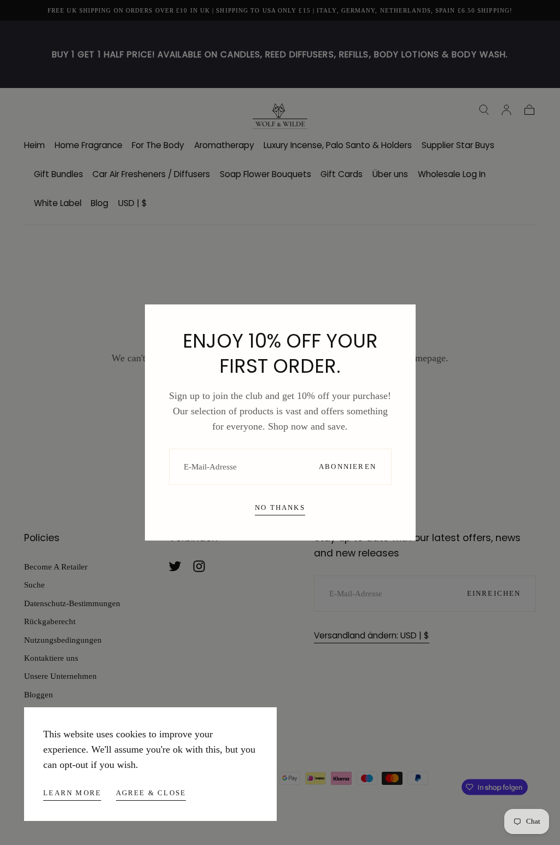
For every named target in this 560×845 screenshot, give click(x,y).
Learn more (72, 793)
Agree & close (151, 793)
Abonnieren (347, 466)
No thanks (280, 507)
